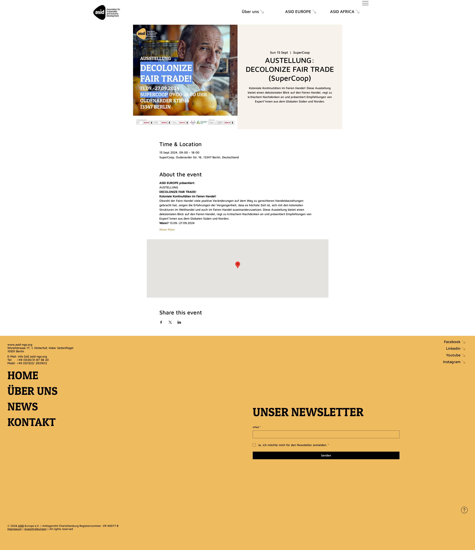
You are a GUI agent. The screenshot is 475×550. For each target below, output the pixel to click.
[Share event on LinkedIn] (179, 322)
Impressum (14, 529)
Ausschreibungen (35, 529)
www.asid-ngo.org (19, 344)
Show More (167, 229)
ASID (21, 525)
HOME (22, 375)
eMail (257, 427)
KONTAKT (31, 422)
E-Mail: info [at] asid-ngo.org (27, 356)
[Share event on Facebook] (161, 322)
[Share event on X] (170, 322)
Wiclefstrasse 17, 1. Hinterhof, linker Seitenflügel (40, 348)
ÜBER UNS (32, 391)
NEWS (22, 406)
